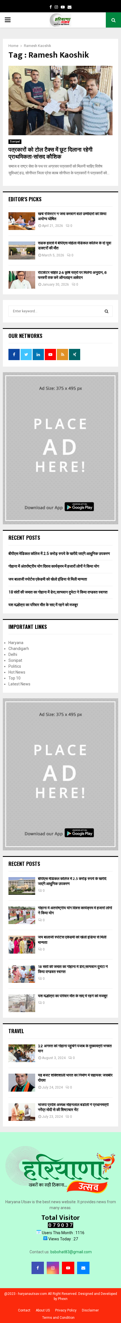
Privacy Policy (66, 1310)
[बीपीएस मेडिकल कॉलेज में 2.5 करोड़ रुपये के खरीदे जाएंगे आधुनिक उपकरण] (21, 886)
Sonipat (15, 141)
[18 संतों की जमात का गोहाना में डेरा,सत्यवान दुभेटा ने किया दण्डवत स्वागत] (21, 974)
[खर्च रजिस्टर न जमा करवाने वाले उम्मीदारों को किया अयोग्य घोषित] (21, 221)
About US (43, 1310)
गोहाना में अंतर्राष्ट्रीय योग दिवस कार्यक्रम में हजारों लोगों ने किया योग (53, 566)
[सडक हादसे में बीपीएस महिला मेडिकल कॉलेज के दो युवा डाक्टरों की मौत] (21, 250)
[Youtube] (68, 1268)
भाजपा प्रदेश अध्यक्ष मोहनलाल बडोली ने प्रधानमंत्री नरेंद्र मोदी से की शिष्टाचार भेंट (73, 1107)
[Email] (83, 1268)
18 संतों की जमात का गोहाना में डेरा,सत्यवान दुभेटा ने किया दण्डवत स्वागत (57, 592)
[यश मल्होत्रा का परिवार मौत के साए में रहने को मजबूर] (21, 1003)
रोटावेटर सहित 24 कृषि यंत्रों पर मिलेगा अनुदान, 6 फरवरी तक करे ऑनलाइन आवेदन (72, 275)
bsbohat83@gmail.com (71, 1252)
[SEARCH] (106, 311)
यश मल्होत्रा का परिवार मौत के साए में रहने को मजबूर (43, 604)
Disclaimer (90, 1310)
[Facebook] (38, 1268)
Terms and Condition (58, 1318)
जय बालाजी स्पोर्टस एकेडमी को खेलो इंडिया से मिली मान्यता (47, 579)
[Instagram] (53, 1268)
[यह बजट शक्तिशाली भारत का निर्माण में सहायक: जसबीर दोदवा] (21, 1082)
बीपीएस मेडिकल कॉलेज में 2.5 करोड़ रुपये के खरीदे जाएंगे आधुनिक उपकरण (59, 553)
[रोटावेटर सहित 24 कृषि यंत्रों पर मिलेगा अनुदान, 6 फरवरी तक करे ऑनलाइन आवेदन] (21, 280)
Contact (24, 1310)
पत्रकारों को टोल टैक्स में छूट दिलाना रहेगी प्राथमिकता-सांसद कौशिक (50, 153)
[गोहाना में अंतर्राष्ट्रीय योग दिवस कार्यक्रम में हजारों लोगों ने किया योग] (21, 915)
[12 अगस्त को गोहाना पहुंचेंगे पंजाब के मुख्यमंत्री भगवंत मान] (21, 1053)
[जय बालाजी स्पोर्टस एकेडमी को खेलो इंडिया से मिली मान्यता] (21, 944)
